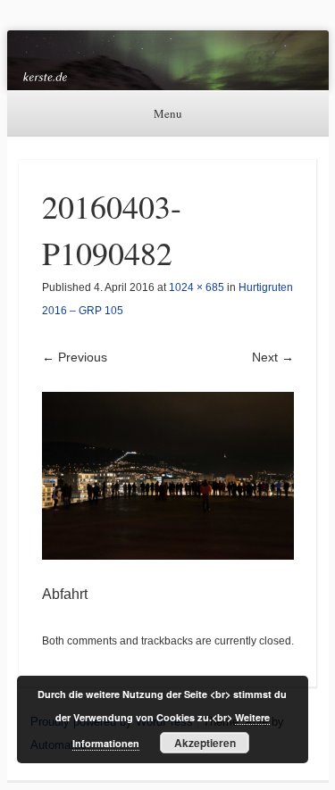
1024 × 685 (196, 287)
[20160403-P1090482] (168, 476)
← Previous (74, 357)
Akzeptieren (205, 743)
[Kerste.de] (168, 60)
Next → (273, 357)
